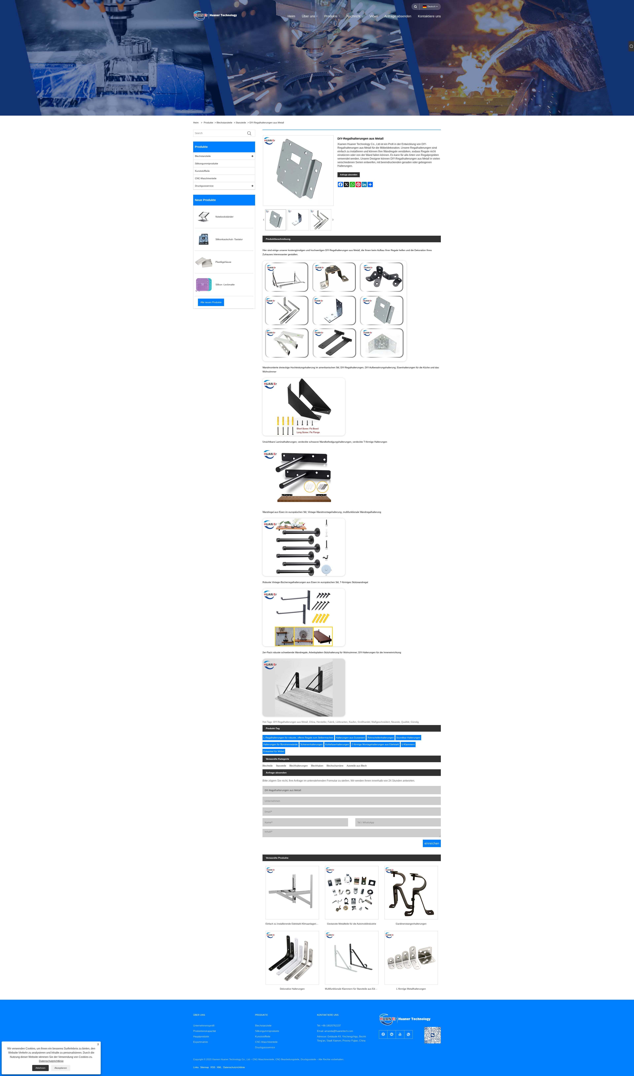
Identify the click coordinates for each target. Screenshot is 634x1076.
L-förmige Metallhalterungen (411, 988)
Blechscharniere (335, 765)
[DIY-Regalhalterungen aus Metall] (275, 219)
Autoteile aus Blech (357, 765)
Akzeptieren (60, 1068)
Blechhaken (317, 765)
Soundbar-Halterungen (408, 737)
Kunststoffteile (202, 171)
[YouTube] (400, 1034)
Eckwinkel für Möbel (273, 751)
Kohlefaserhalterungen (337, 744)
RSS (213, 1067)
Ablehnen (40, 1068)
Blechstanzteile (224, 122)
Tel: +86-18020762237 (329, 1025)
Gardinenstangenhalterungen (411, 923)
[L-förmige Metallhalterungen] (411, 956)
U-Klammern (408, 744)
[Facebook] (383, 1034)
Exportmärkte (200, 1041)
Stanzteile (241, 122)
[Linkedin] (391, 1034)
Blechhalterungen (298, 765)
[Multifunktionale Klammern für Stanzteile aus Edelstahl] (351, 956)
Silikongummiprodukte (206, 163)
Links (196, 1067)
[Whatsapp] (408, 1034)
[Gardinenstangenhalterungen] (411, 891)
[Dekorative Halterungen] (292, 956)
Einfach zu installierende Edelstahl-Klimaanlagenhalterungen (293, 923)
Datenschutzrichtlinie (234, 1067)
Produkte (208, 122)
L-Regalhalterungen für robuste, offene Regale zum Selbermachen (298, 737)
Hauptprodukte (201, 1036)
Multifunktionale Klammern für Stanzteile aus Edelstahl (353, 988)
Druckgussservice (204, 185)
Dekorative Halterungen (292, 988)
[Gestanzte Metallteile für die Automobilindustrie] (351, 891)
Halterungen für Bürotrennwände (280, 744)
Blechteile (268, 765)
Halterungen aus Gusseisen (350, 737)
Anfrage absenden (348, 175)
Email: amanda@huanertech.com (335, 1031)
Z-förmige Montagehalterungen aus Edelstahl (375, 744)
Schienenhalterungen (311, 744)
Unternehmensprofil (203, 1025)
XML (219, 1067)
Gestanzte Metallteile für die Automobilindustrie (351, 923)
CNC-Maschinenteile (205, 178)
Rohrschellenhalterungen (381, 737)
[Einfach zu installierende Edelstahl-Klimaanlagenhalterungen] (292, 891)
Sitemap (204, 1067)
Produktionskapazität (204, 1031)
